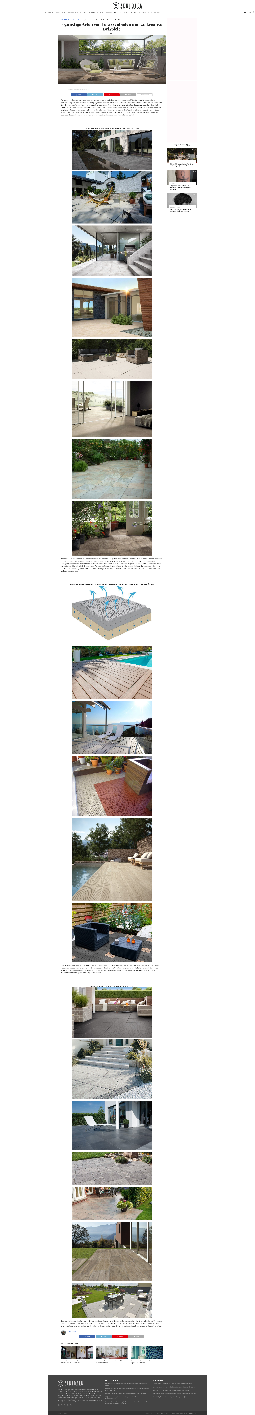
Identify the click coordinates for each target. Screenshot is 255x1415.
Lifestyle (100, 12)
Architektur (72, 12)
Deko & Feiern (111, 12)
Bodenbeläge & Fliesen (75, 20)
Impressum (149, 1413)
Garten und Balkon (87, 12)
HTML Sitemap (193, 1413)
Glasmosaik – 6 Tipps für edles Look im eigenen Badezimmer (144, 1362)
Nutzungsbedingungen (179, 1413)
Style (126, 12)
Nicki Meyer (72, 1331)
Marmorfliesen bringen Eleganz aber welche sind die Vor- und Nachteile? (76, 1362)
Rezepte (134, 12)
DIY (120, 12)
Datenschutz (165, 1413)
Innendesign (60, 12)
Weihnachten (155, 12)
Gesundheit (143, 12)
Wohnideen (49, 12)
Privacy (157, 1413)
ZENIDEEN (64, 20)
